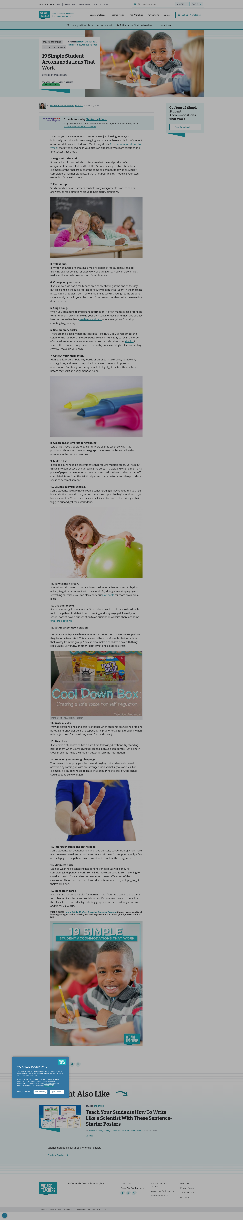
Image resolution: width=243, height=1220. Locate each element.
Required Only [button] (40, 1092)
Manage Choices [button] (23, 1092)
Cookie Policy (49, 1085)
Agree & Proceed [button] (56, 1092)
